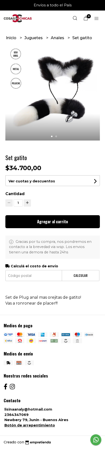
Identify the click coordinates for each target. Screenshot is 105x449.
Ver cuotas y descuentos (32, 181)
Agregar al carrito (52, 221)
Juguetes (34, 37)
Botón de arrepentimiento (29, 425)
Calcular (81, 275)
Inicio (11, 37)
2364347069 (16, 415)
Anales (58, 37)
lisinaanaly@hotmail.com (28, 409)
